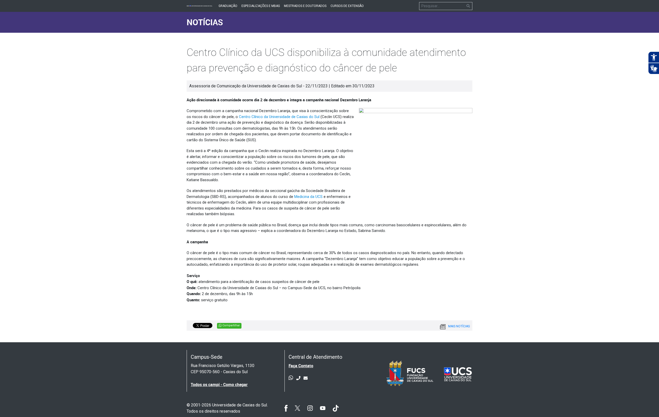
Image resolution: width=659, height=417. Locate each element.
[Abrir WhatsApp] (646, 404)
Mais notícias (459, 326)
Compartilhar (231, 325)
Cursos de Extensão (347, 6)
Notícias (205, 22)
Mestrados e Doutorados (305, 6)
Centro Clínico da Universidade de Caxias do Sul (279, 116)
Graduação (228, 6)
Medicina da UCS (308, 196)
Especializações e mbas (260, 6)
